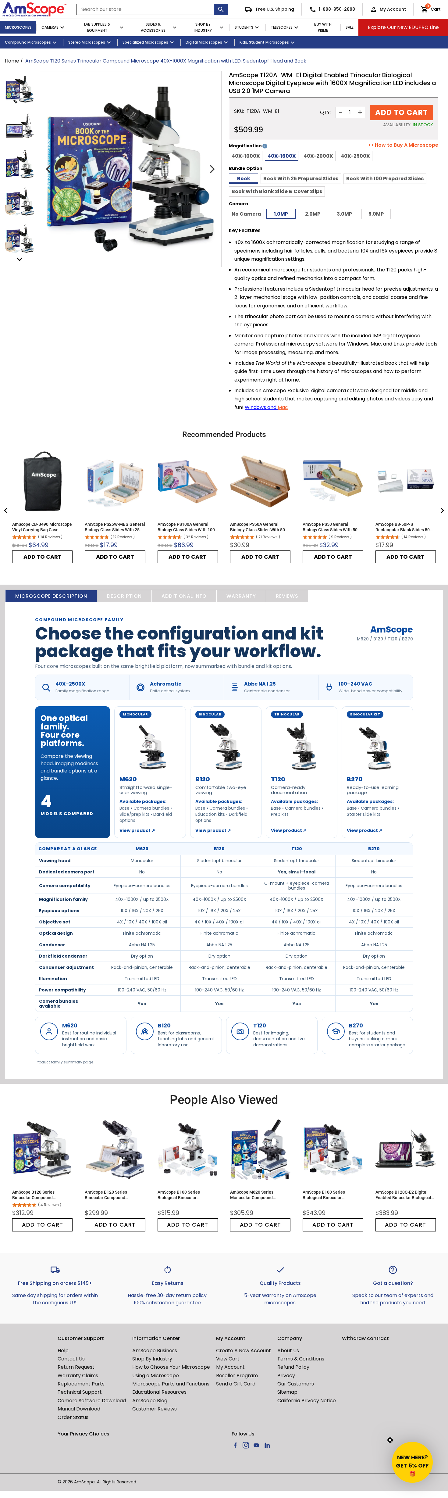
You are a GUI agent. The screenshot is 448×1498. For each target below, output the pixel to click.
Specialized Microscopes (145, 42)
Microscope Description (51, 596)
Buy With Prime (323, 27)
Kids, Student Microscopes (264, 42)
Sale (350, 27)
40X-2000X (318, 155)
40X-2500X (355, 155)
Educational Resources (159, 1392)
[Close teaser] (390, 1440)
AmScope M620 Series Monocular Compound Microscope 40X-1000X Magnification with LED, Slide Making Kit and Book (258, 1195)
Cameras (50, 27)
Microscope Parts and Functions (170, 1383)
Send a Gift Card (235, 1383)
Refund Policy (293, 1367)
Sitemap (287, 1392)
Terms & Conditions (300, 1358)
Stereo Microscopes (86, 42)
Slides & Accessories (153, 27)
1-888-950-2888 (337, 9)
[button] (412, 1462)
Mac (283, 407)
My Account (393, 9)
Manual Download (79, 1408)
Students (244, 27)
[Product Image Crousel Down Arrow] (19, 259)
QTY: (325, 112)
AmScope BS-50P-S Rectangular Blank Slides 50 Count (402, 527)
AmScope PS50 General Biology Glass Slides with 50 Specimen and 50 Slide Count (331, 527)
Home (12, 60)
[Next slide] (442, 510)
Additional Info (184, 596)
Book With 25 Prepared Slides (300, 178)
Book (243, 178)
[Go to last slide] (6, 510)
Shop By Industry (203, 27)
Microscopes (18, 27)
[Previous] (49, 169)
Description (124, 596)
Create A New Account (243, 1350)
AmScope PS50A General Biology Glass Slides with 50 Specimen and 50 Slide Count (258, 527)
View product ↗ (137, 830)
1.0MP (281, 213)
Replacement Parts (81, 1383)
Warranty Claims (78, 1375)
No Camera (246, 213)
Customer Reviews (154, 1408)
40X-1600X (282, 155)
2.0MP (312, 213)
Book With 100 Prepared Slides (385, 178)
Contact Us (71, 1358)
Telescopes (282, 27)
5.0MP (376, 213)
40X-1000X (246, 155)
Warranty (241, 596)
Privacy (286, 1375)
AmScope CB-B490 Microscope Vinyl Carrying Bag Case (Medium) (42, 527)
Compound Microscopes (28, 42)
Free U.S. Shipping (274, 9)
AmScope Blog (149, 1400)
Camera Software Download (92, 1400)
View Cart (228, 1358)
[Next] (211, 169)
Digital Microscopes (204, 42)
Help (63, 1350)
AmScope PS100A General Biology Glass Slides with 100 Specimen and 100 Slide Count (187, 527)
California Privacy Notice (306, 1400)
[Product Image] (19, 89)
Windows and (261, 407)
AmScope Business (154, 1350)
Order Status (73, 1417)
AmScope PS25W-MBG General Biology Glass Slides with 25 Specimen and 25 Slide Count (115, 527)
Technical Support (80, 1392)
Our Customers (295, 1383)
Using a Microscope (155, 1375)
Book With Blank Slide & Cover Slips (277, 191)
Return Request (76, 1367)
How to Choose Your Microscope (171, 1367)
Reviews (287, 596)
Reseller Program (237, 1375)
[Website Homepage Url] (34, 9)
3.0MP (344, 213)
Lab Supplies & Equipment (97, 27)
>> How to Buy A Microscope (403, 145)
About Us (288, 1350)
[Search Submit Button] (221, 9)
